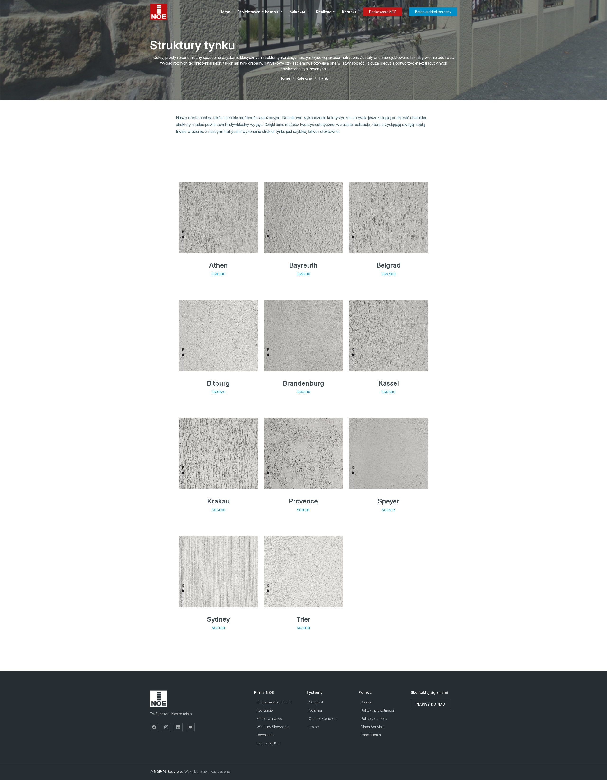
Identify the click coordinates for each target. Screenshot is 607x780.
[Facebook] (154, 727)
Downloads (266, 735)
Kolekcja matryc (269, 718)
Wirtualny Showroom (273, 727)
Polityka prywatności (377, 710)
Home (224, 11)
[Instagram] (166, 727)
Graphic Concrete (323, 718)
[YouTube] (190, 727)
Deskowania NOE (382, 12)
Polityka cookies (374, 718)
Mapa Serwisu (372, 727)
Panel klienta (371, 735)
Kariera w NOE (268, 743)
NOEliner (315, 710)
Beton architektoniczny (433, 12)
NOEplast (316, 702)
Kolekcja (304, 78)
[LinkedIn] (178, 727)
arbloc (314, 727)
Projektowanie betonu (257, 11)
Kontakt (349, 11)
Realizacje (325, 11)
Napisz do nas (431, 704)
